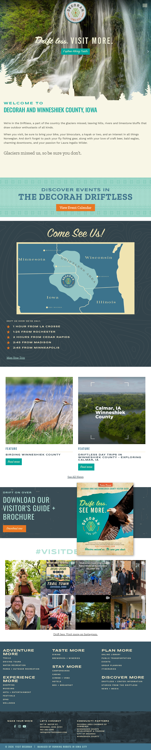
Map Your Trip (16, 357)
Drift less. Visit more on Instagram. (75, 634)
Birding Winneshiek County (33, 455)
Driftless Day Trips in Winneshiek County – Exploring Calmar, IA (109, 457)
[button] (145, 5)
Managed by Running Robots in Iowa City (62, 746)
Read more (14, 462)
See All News (76, 477)
